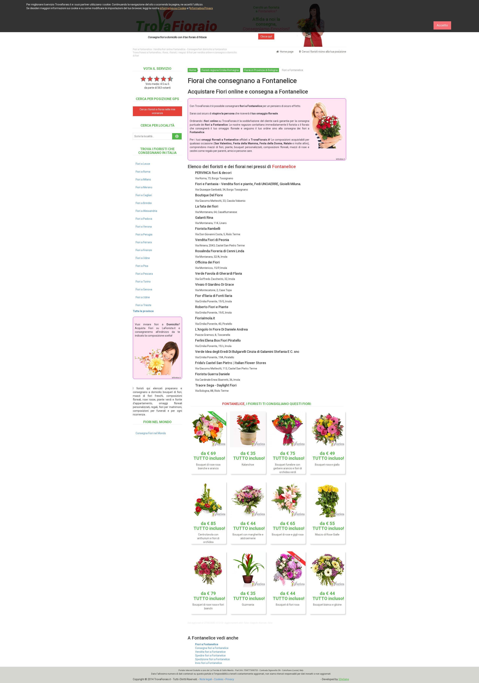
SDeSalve (343, 679)
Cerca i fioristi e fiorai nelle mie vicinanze (157, 111)
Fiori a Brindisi (144, 203)
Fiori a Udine (143, 258)
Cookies (218, 679)
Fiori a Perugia (144, 234)
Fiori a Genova (144, 289)
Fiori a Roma (143, 171)
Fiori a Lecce (143, 163)
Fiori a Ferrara (144, 242)
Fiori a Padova (144, 218)
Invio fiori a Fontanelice (208, 662)
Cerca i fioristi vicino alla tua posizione (323, 51)
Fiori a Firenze (144, 250)
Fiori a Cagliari (144, 195)
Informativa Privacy (201, 8)
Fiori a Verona (144, 226)
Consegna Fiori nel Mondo (151, 433)
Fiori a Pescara (144, 273)
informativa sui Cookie (173, 8)
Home (192, 70)
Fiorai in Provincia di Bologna (261, 70)
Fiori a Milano (143, 179)
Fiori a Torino (143, 281)
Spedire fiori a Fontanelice (210, 655)
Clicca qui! (266, 36)
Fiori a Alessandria (146, 210)
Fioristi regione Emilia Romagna (220, 70)
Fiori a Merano (144, 187)
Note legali (206, 679)
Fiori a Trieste (143, 305)
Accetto (442, 25)
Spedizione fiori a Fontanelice (212, 659)
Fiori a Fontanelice (206, 644)
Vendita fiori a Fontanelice (210, 651)
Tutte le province (143, 311)
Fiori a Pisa (142, 265)
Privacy (229, 679)
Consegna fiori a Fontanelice (211, 648)
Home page (286, 51)
